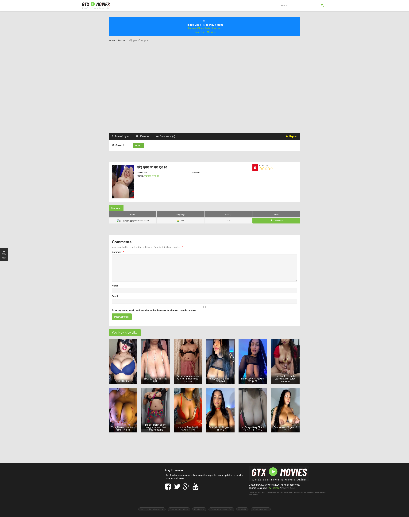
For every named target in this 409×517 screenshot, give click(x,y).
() (167, 136)
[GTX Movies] (96, 5)
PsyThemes (273, 487)
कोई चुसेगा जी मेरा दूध (151, 175)
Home (112, 40)
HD (139, 145)
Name (115, 285)
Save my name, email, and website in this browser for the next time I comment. (154, 310)
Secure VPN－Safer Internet (204, 28)
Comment (118, 251)
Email (115, 296)
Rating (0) (263, 165)
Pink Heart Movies (205, 32)
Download (116, 208)
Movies (121, 40)
